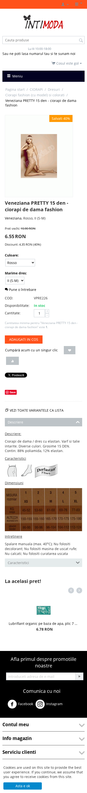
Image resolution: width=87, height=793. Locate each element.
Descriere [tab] (15, 422)
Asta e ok (22, 786)
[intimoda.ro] (43, 21)
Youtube (14, 715)
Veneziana (13, 218)
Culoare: (12, 255)
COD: (9, 298)
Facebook (25, 704)
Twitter (74, 706)
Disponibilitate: (17, 305)
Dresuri (54, 89)
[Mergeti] (79, 676)
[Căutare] (81, 40)
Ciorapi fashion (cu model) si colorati (35, 95)
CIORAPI (36, 89)
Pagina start (15, 89)
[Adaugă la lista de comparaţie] (12, 361)
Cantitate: (13, 313)
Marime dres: (16, 273)
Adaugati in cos (23, 339)
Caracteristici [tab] (18, 562)
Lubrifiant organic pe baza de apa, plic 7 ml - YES (43, 623)
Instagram (54, 704)
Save (13, 392)
